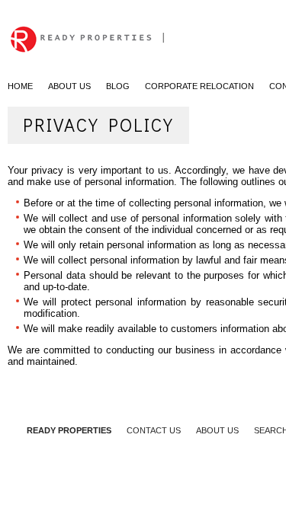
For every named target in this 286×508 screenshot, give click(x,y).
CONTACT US (154, 430)
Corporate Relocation (199, 86)
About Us (69, 86)
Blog (118, 86)
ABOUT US (217, 430)
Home (20, 86)
